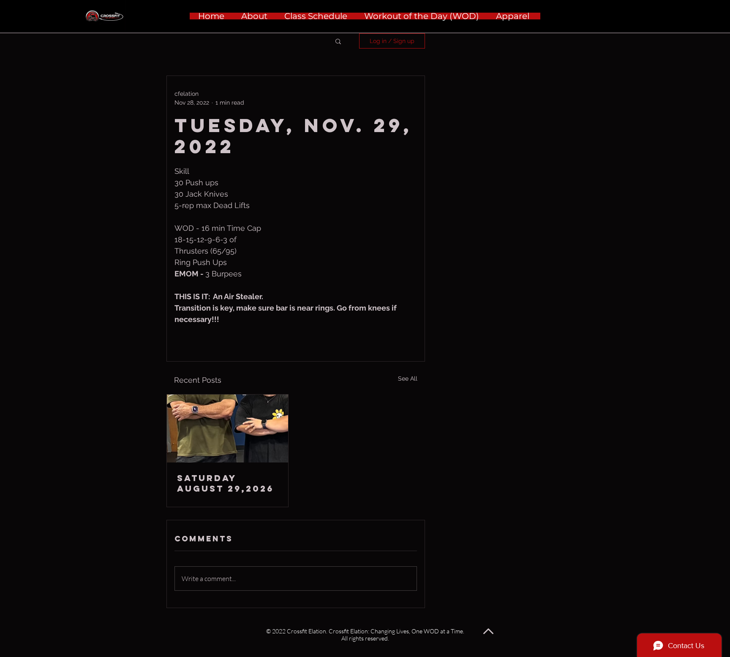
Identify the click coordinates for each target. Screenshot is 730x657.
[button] (338, 41)
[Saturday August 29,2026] (227, 428)
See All (407, 378)
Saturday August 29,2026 (225, 483)
